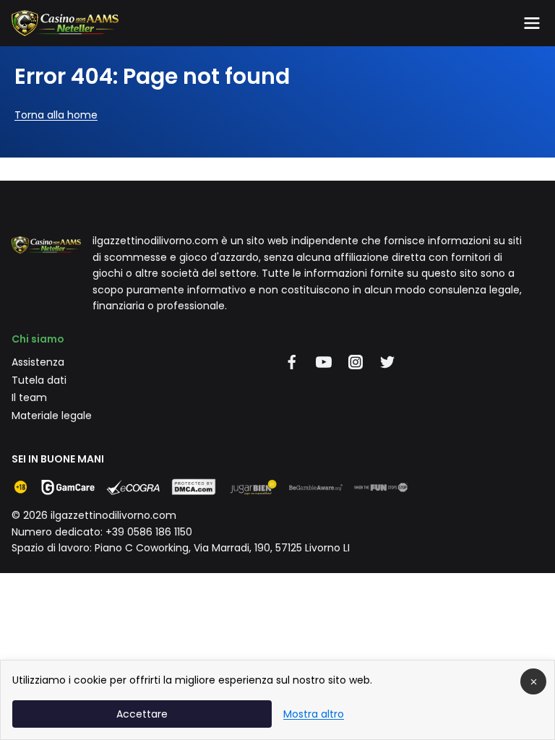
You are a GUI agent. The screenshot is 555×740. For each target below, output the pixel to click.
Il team (29, 397)
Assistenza (38, 362)
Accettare (142, 714)
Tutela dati (39, 380)
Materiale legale (52, 415)
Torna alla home (56, 115)
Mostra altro (313, 714)
